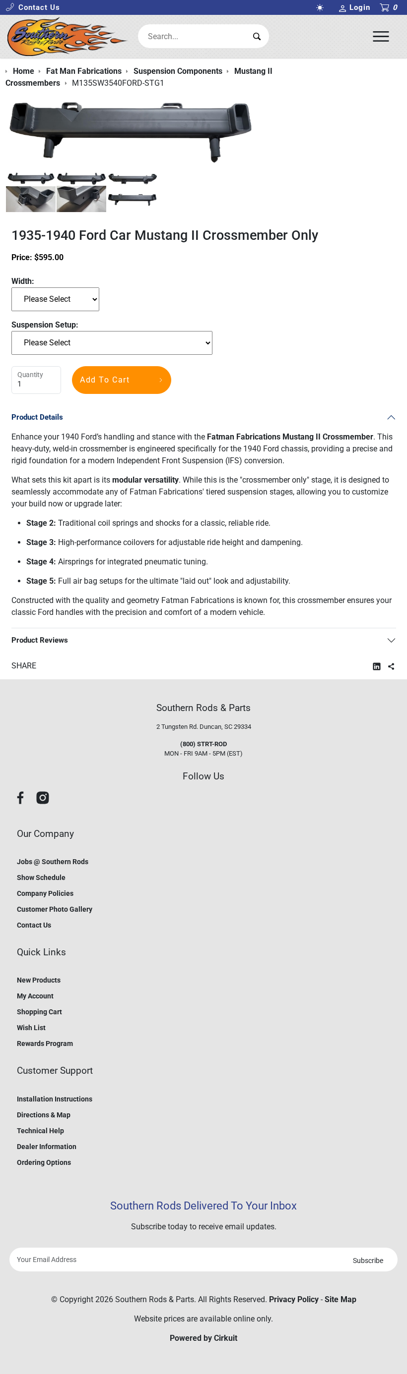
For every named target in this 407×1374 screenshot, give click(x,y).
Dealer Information (46, 1147)
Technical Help (40, 1131)
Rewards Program (45, 1043)
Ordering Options (44, 1162)
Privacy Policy (294, 1299)
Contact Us (34, 925)
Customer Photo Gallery (54, 909)
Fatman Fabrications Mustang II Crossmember (290, 436)
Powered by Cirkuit (203, 1338)
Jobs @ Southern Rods (52, 862)
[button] (32, 7)
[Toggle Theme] (322, 7)
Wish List (31, 1028)
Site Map (340, 1299)
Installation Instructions (54, 1099)
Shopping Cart (39, 1012)
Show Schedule (41, 877)
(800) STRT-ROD (203, 744)
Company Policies (45, 893)
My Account (35, 996)
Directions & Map (43, 1115)
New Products (39, 980)
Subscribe (368, 1260)
